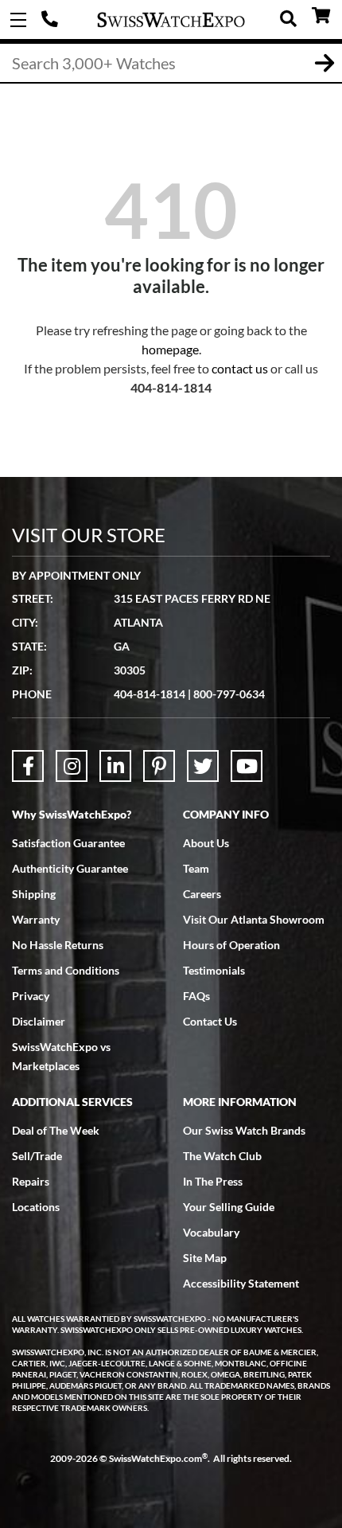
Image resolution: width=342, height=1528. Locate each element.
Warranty (36, 919)
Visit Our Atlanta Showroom (254, 919)
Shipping (34, 894)
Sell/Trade (37, 1156)
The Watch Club (222, 1156)
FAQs (196, 995)
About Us (206, 843)
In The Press (213, 1181)
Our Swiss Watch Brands (244, 1130)
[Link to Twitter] (203, 766)
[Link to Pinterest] (159, 766)
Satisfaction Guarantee (68, 843)
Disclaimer (38, 1021)
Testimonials (214, 970)
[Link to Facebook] (28, 766)
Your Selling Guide (228, 1206)
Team (196, 868)
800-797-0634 (229, 694)
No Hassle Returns (57, 945)
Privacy (30, 995)
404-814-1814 (52, 20)
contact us (240, 368)
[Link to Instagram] (71, 766)
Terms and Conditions (65, 970)
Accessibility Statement (241, 1283)
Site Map (205, 1257)
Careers (202, 894)
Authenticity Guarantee (70, 868)
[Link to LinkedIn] (115, 766)
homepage (170, 349)
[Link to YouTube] (246, 766)
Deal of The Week (55, 1130)
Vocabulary (211, 1232)
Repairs (30, 1181)
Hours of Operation (231, 945)
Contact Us (210, 1021)
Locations (36, 1206)
